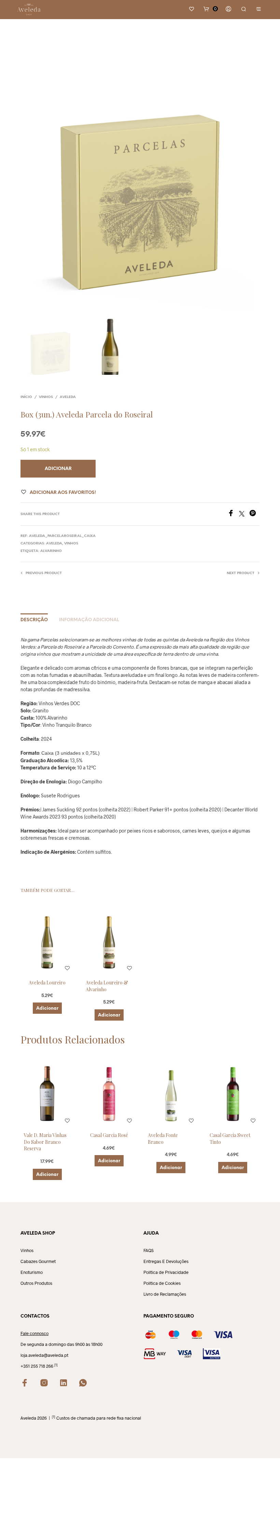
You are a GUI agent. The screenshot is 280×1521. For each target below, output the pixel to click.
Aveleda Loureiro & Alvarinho (107, 986)
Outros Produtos (36, 1283)
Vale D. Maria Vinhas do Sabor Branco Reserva (45, 1142)
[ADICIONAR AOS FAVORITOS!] (67, 968)
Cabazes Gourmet (38, 1261)
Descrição (34, 620)
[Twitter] (244, 514)
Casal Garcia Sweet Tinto (230, 1138)
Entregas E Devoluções (165, 1261)
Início (26, 397)
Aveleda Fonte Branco (163, 1138)
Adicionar (47, 1008)
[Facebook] (233, 514)
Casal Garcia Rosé (109, 1135)
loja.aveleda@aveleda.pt (44, 1355)
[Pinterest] (254, 514)
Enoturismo (31, 1272)
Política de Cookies (162, 1283)
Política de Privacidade (165, 1272)
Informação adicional (89, 620)
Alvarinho (51, 551)
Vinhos (46, 397)
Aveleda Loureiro (47, 982)
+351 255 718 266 (36, 1366)
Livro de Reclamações (164, 1294)
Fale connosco (34, 1333)
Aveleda (68, 397)
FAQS (148, 1250)
